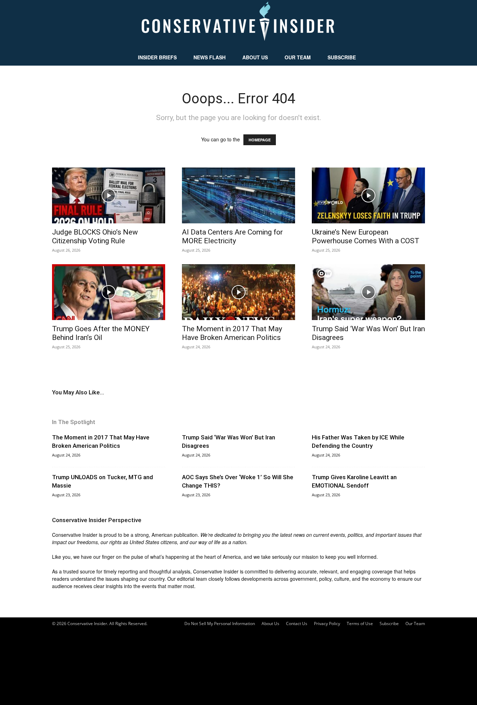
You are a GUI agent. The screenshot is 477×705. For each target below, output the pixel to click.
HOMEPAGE (260, 139)
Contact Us (296, 623)
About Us (255, 57)
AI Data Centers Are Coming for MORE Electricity (232, 236)
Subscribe (342, 57)
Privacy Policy (327, 623)
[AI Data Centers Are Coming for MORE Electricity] (238, 195)
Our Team (298, 57)
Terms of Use (360, 623)
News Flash (209, 57)
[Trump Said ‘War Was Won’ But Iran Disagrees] (368, 292)
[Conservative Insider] (238, 24)
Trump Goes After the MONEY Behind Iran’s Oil (100, 333)
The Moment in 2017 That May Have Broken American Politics (232, 333)
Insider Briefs (157, 57)
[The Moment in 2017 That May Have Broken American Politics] (238, 292)
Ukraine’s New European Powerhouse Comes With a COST (365, 236)
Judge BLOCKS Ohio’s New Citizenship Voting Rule (95, 236)
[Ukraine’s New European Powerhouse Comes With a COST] (368, 195)
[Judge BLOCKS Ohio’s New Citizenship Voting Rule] (108, 195)
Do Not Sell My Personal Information (219, 623)
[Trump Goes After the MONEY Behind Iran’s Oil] (108, 292)
